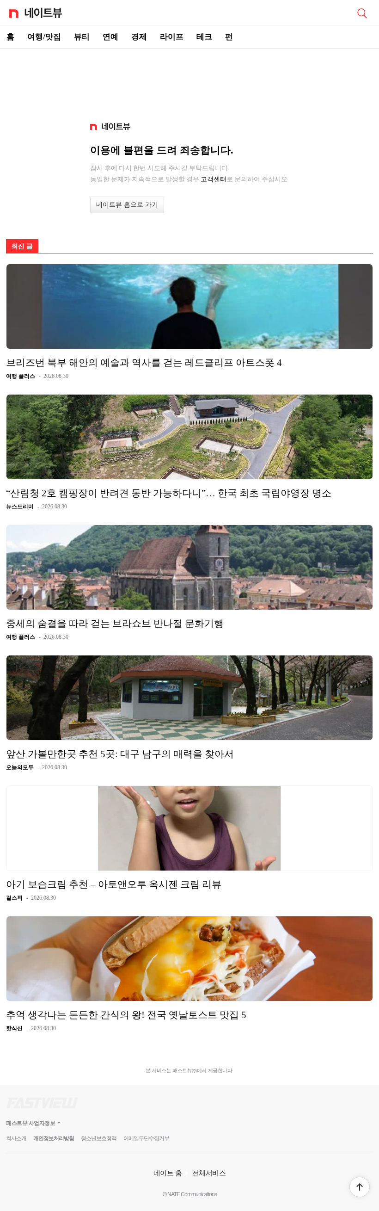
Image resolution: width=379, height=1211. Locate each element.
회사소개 (16, 1138)
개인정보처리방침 (53, 1138)
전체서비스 (209, 1173)
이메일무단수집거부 (146, 1138)
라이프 (171, 36)
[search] (362, 12)
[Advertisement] (189, 81)
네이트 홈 (167, 1173)
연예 (110, 36)
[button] (359, 1187)
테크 (204, 36)
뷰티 (82, 36)
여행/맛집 (44, 36)
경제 (139, 36)
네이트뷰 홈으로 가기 (127, 204)
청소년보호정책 (98, 1138)
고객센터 (213, 179)
